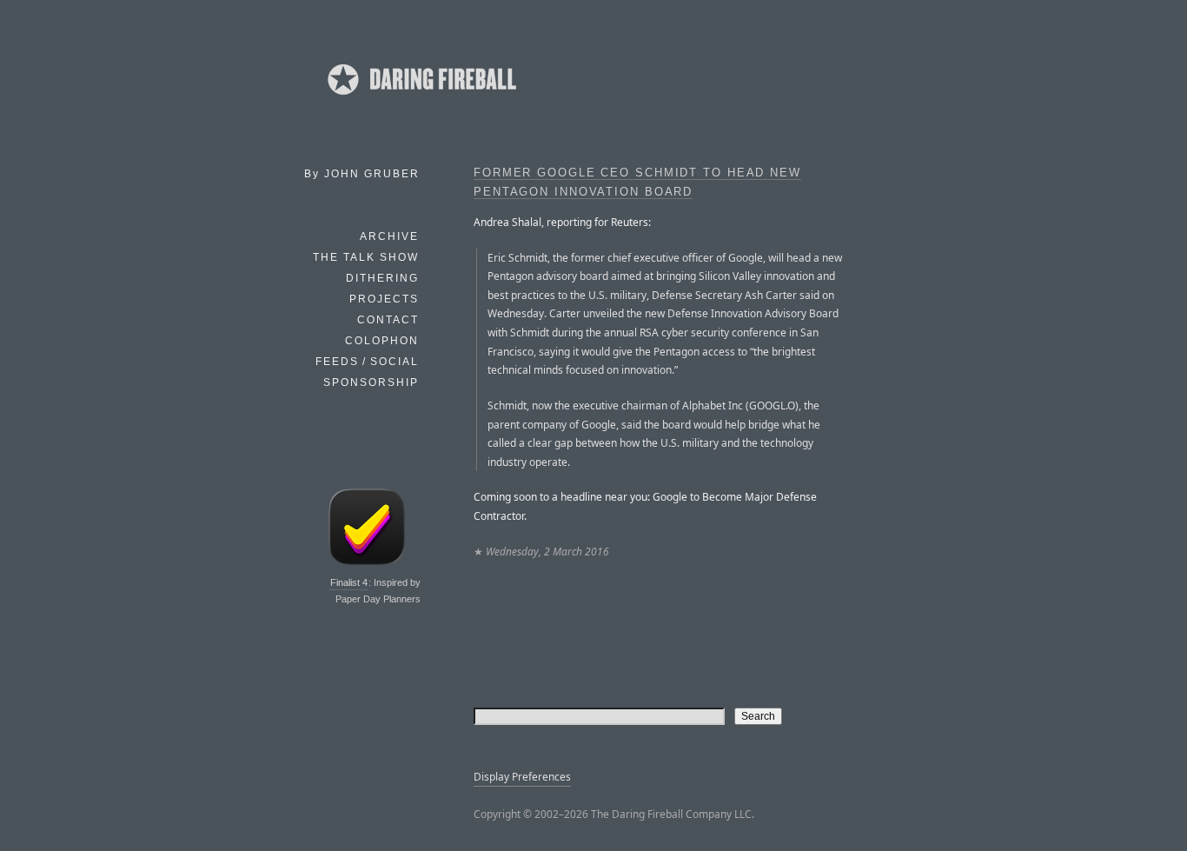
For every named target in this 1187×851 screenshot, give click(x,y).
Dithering (382, 278)
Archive (389, 236)
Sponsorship (371, 382)
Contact (388, 320)
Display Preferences (522, 776)
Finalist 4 (349, 582)
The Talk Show (366, 257)
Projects (384, 299)
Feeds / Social (367, 362)
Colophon (382, 341)
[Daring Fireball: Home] (420, 100)
